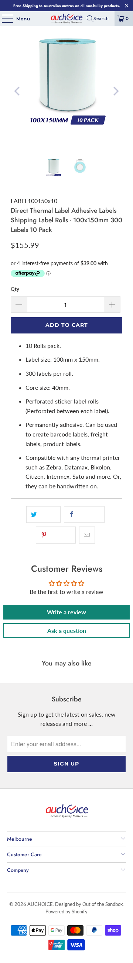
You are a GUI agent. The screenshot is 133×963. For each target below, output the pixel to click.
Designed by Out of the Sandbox (89, 904)
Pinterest (60, 535)
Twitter (47, 514)
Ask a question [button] (66, 630)
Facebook (88, 514)
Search (101, 18)
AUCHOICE (40, 904)
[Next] (115, 91)
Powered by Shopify (66, 911)
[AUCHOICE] (66, 18)
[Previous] (17, 91)
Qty (15, 289)
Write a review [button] (66, 611)
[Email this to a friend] (87, 535)
